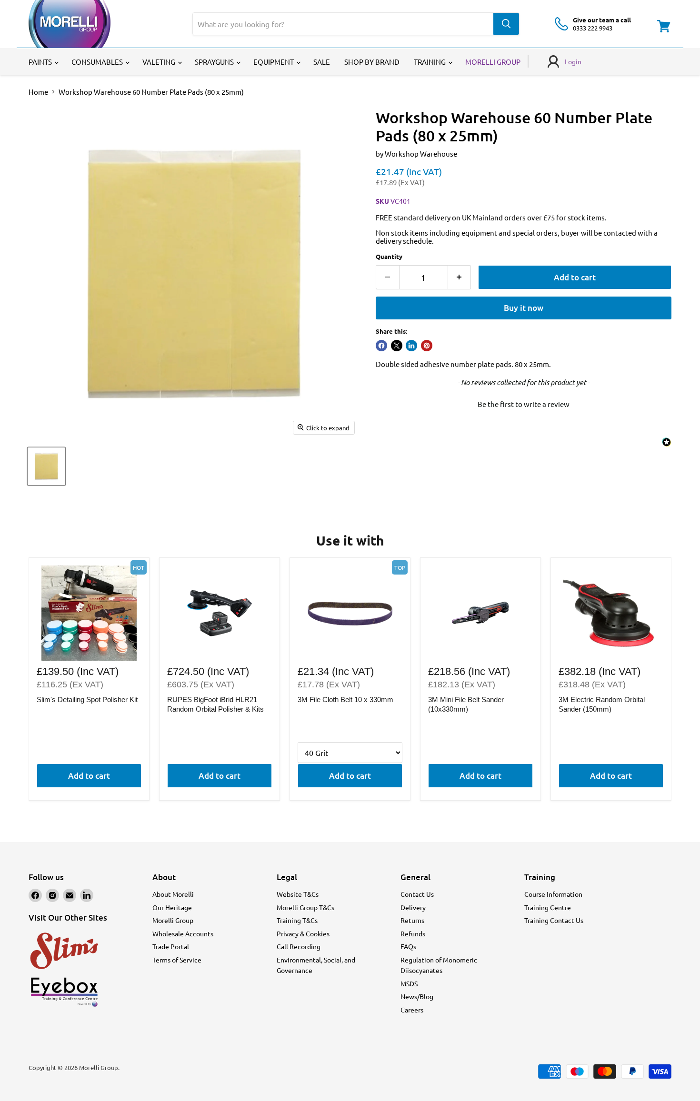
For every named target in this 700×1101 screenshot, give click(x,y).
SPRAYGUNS (215, 61)
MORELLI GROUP (492, 61)
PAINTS (41, 61)
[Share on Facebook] (381, 345)
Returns (412, 920)
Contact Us (417, 894)
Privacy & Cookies (303, 933)
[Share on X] (396, 345)
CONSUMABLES (97, 61)
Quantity (389, 256)
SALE (321, 61)
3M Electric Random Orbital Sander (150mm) (602, 704)
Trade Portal (170, 946)
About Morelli (173, 894)
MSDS (409, 983)
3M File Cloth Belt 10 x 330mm (345, 699)
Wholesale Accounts (182, 933)
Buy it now (523, 307)
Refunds (412, 933)
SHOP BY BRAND (372, 61)
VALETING (159, 61)
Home (38, 92)
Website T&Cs (298, 894)
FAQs (408, 946)
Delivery (413, 907)
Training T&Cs (297, 920)
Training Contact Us (553, 920)
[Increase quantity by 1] (459, 277)
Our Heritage (172, 907)
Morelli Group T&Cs (305, 907)
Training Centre (547, 907)
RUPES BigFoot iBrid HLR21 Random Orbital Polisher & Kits (215, 704)
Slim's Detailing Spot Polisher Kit (87, 699)
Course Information (553, 894)
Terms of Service (176, 959)
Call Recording (298, 946)
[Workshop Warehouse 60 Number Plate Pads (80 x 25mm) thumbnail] (46, 466)
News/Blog (416, 996)
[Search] (506, 24)
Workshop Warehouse (421, 153)
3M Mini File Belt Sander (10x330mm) (466, 704)
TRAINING (430, 61)
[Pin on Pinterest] (426, 345)
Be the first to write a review (524, 403)
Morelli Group (172, 920)
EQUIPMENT (274, 61)
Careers (411, 1009)
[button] (523, 403)
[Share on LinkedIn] (411, 345)
